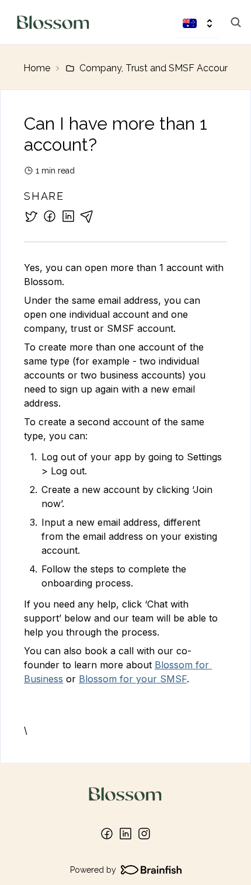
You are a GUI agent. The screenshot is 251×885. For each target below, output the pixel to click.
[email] (87, 216)
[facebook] (50, 216)
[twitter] (31, 216)
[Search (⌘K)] (235, 22)
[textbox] (125, 499)
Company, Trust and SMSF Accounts (158, 68)
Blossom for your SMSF (133, 679)
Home (36, 68)
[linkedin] (68, 216)
